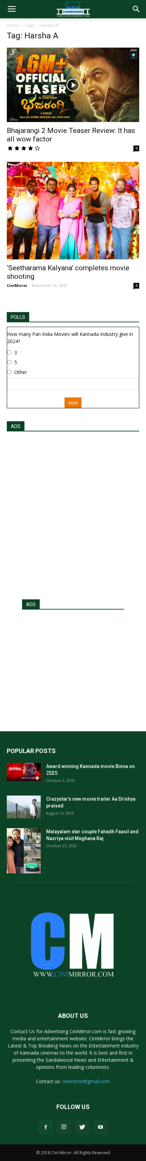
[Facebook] (45, 1127)
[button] (136, 9)
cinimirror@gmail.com (86, 1081)
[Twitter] (82, 1127)
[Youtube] (100, 1127)
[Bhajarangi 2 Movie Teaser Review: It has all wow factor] (73, 85)
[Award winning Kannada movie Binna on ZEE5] (24, 772)
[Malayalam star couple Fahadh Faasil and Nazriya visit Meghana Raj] (24, 850)
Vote (73, 402)
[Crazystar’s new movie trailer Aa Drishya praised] (24, 807)
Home (13, 25)
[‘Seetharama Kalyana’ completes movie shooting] (73, 210)
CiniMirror (17, 285)
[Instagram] (64, 1127)
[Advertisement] (73, 513)
